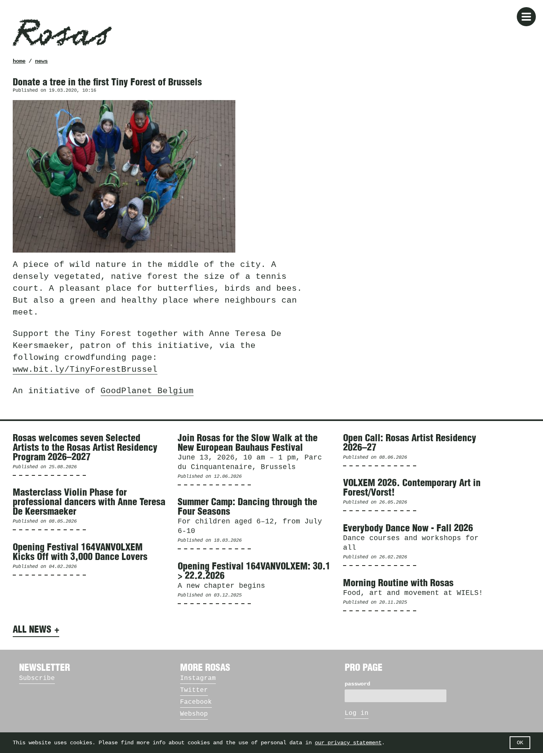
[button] (526, 16)
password (357, 684)
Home (19, 61)
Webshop (194, 714)
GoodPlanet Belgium (147, 391)
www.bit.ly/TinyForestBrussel (85, 369)
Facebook (196, 702)
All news (32, 630)
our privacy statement (348, 742)
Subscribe (37, 678)
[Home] (62, 32)
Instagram (198, 678)
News (41, 61)
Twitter (194, 690)
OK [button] (520, 742)
